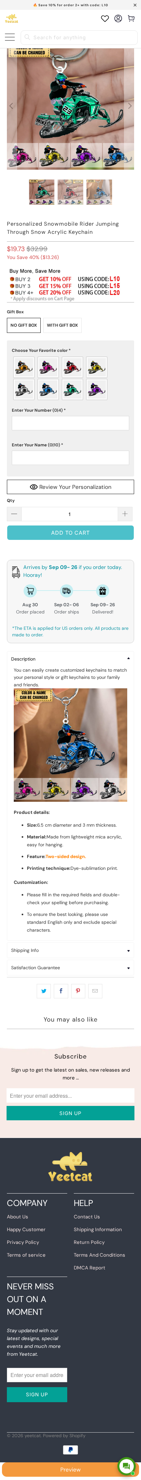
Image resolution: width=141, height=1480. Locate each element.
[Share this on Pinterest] (78, 991)
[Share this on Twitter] (44, 991)
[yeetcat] (11, 18)
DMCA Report (89, 1268)
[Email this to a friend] (95, 991)
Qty (11, 500)
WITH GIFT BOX (62, 325)
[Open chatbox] (126, 1466)
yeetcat (33, 1435)
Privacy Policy (23, 1242)
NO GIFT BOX (23, 325)
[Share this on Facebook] (61, 991)
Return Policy (89, 1242)
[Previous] (12, 106)
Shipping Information (98, 1229)
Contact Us (87, 1216)
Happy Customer (26, 1229)
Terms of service (26, 1255)
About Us (17, 1216)
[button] (71, 350)
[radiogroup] (71, 378)
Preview (70, 1469)
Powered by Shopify (64, 1435)
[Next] (129, 106)
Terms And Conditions (99, 1255)
